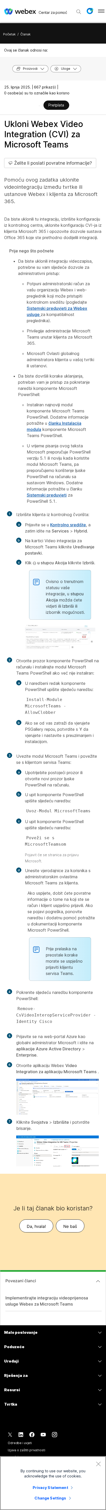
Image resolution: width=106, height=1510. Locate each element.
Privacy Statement (50, 1487)
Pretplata (56, 105)
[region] (53, 1483)
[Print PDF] (39, 105)
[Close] (98, 1463)
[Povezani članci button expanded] (98, 1281)
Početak (9, 34)
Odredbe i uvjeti (20, 1443)
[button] (89, 11)
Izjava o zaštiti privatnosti (26, 1450)
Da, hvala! (36, 1226)
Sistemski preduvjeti (47, 495)
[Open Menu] (101, 11)
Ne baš (70, 1226)
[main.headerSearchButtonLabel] (78, 10)
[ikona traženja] (78, 11)
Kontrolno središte (68, 524)
